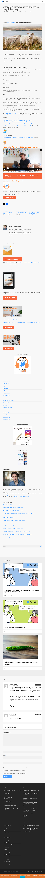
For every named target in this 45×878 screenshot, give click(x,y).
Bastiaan (11, 684)
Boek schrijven (6, 388)
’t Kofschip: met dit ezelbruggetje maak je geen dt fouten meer (17, 120)
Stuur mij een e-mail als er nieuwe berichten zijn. (15, 773)
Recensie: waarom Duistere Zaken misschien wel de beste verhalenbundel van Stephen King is (31, 792)
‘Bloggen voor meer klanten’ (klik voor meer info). (31, 827)
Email (4, 755)
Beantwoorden (38, 714)
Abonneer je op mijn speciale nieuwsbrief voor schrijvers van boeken (18, 137)
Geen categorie (6, 395)
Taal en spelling (27, 11)
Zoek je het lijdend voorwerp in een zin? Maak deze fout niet (21, 212)
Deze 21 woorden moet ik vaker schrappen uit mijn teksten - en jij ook (18, 513)
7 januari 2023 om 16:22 (13, 715)
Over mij (6, 495)
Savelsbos (25, 490)
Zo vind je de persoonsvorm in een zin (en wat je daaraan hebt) (17, 123)
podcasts (5, 405)
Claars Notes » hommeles (10, 727)
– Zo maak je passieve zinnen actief (10, 118)
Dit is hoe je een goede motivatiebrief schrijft (13, 510)
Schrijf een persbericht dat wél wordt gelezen (13, 528)
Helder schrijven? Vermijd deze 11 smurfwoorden (14, 520)
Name (4, 750)
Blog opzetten (6, 383)
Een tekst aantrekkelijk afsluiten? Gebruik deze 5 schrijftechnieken (17, 534)
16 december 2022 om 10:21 (13, 685)
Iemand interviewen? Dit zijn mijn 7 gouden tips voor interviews (17, 523)
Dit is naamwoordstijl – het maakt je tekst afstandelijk (15, 121)
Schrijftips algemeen (7, 407)
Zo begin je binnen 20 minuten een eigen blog (13, 507)
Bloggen (4, 386)
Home (8, 22)
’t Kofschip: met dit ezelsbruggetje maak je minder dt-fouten (7, 212)
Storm (10, 714)
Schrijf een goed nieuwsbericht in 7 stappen (12, 525)
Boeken (4, 390)
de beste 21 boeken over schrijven (21, 496)
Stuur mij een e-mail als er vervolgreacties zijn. (14, 770)
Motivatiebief (6, 402)
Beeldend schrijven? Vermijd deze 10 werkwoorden (14, 537)
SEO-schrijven (6, 410)
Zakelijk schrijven (6, 419)
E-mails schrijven (6, 393)
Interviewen (5, 398)
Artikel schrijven (6, 381)
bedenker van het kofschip (10, 113)
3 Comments (9, 14)
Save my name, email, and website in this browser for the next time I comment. (21, 767)
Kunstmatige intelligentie (8, 400)
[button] (42, 1)
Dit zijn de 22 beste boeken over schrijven (12, 504)
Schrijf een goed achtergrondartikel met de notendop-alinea (16, 531)
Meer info (22, 876)
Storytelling (5, 414)
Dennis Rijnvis (7, 11)
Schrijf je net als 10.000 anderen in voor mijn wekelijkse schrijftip (17, 125)
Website (4, 761)
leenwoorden (29, 69)
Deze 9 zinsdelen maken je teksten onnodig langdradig (15, 539)
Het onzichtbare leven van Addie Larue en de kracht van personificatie (30, 804)
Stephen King (6, 412)
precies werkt (12, 64)
